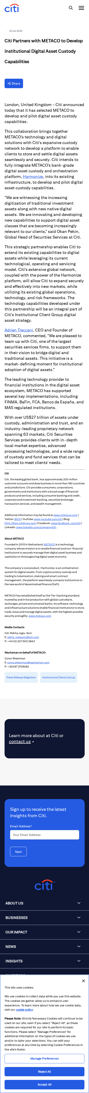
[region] (44, 1034)
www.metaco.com (40, 615)
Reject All (44, 1071)
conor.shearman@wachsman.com (28, 662)
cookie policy (24, 1009)
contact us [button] (20, 741)
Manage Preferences (44, 1058)
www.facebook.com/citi (66, 523)
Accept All (44, 1084)
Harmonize (33, 176)
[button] (44, 903)
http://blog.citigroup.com (20, 523)
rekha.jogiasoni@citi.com (23, 637)
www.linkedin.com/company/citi (36, 527)
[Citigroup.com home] (44, 885)
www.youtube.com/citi (48, 519)
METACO (49, 544)
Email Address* (21, 826)
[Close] (84, 981)
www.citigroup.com (66, 515)
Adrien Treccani (19, 330)
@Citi (17, 519)
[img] (70, 8)
